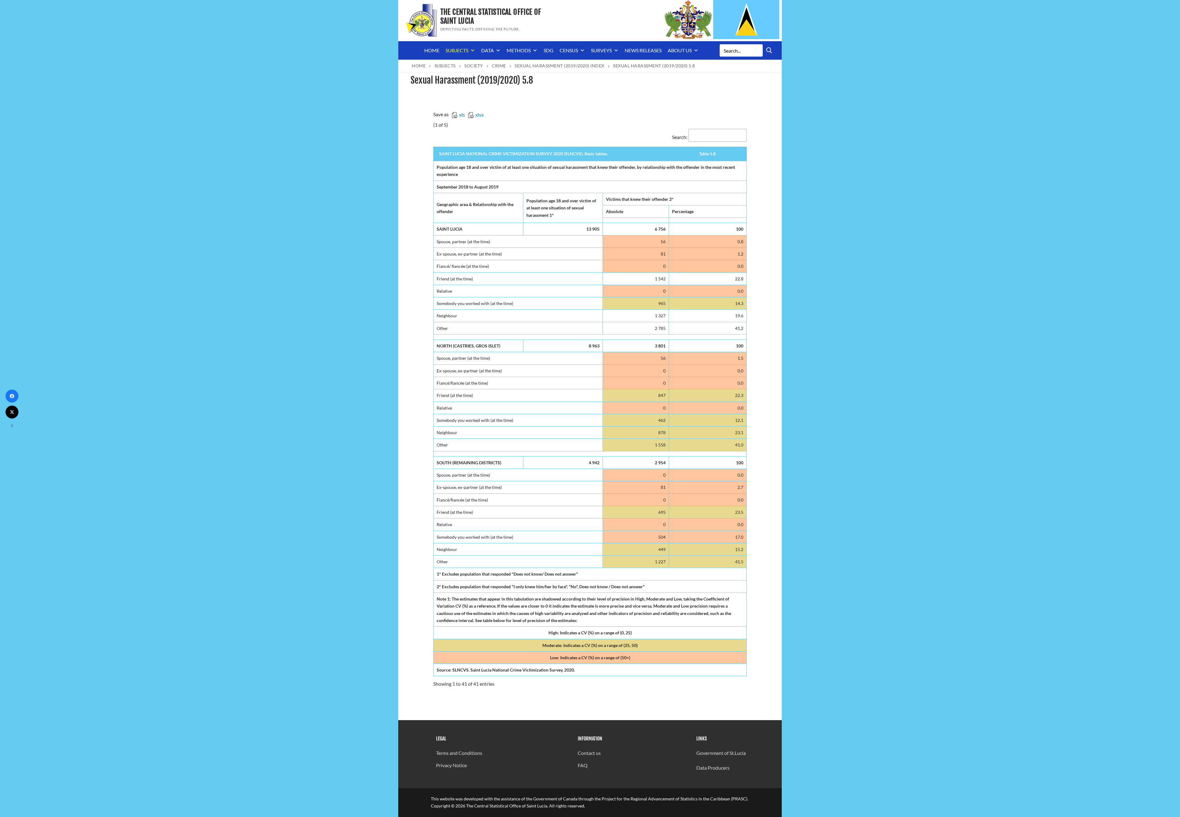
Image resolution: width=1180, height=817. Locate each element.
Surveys (601, 50)
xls (462, 114)
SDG (548, 50)
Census (569, 50)
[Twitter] (12, 412)
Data (487, 50)
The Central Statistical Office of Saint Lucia (490, 17)
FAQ (583, 765)
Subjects (457, 50)
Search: (679, 137)
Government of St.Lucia (721, 753)
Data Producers (713, 768)
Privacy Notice (451, 765)
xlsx (479, 114)
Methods (519, 50)
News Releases (643, 50)
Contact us (589, 753)
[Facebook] (12, 396)
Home (431, 50)
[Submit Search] (769, 50)
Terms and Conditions (459, 753)
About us (680, 50)
